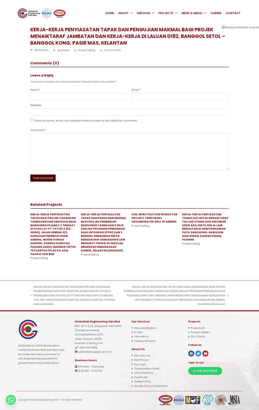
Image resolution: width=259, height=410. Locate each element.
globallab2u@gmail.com (95, 352)
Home (109, 13)
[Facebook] (191, 353)
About (123, 13)
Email (136, 90)
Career (216, 13)
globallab (63, 50)
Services (143, 13)
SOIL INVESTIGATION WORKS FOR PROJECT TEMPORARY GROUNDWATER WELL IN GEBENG (154, 218)
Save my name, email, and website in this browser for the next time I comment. (86, 120)
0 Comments (112, 50)
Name (35, 90)
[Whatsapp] (11, 400)
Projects (165, 13)
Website (35, 105)
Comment (38, 130)
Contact (233, 13)
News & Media (192, 13)
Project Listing (87, 50)
